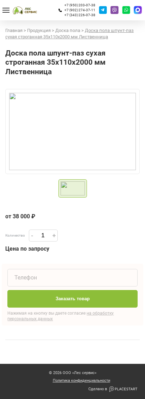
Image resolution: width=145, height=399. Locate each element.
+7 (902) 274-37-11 (79, 10)
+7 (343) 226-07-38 (79, 15)
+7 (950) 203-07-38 (79, 5)
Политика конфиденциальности (81, 381)
